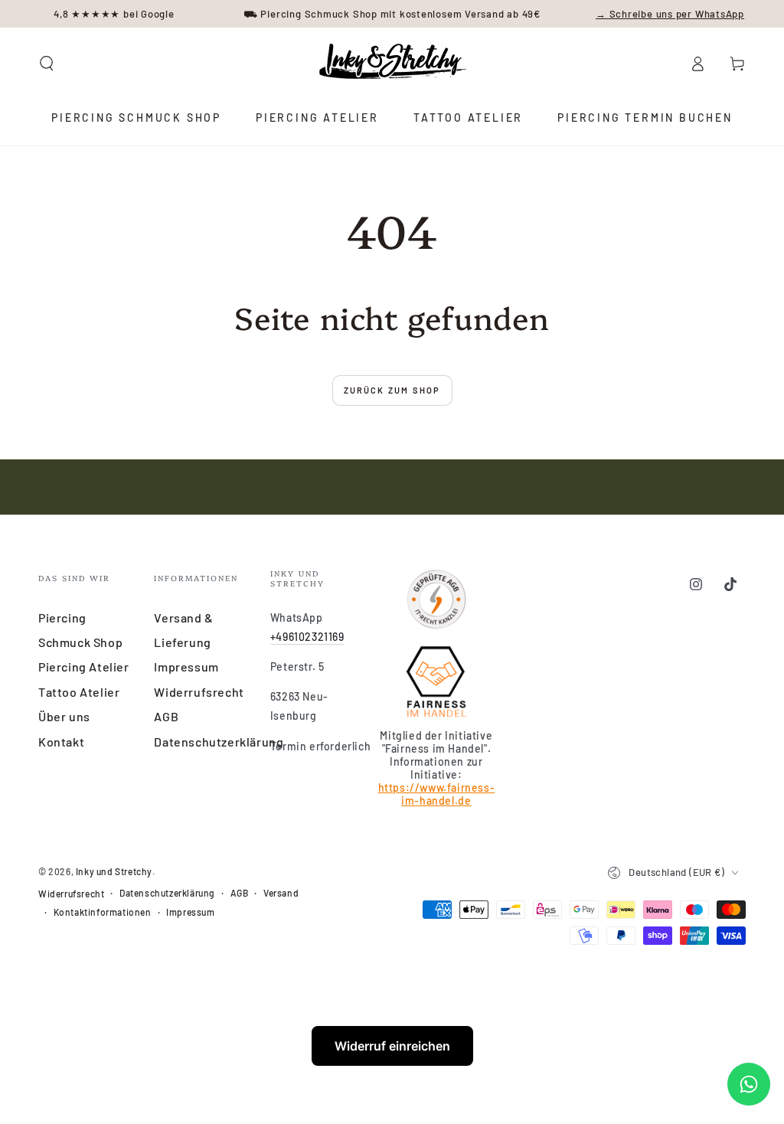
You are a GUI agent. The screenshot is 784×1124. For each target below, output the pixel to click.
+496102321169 (307, 636)
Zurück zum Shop (392, 390)
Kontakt (61, 741)
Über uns (64, 716)
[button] (47, 63)
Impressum (186, 666)
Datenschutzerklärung (218, 741)
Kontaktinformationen (103, 912)
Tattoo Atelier (78, 692)
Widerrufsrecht (198, 692)
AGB (166, 716)
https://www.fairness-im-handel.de (436, 794)
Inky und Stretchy (114, 871)
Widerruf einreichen (392, 1046)
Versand (281, 892)
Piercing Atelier (83, 666)
